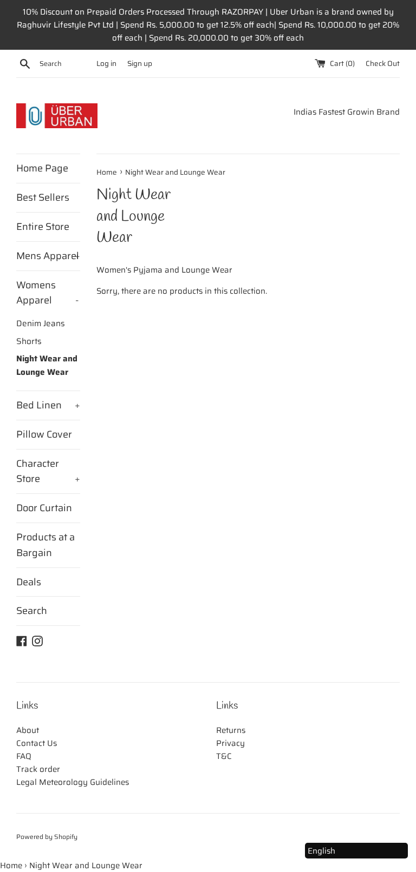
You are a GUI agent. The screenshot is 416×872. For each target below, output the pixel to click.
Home (11, 865)
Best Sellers (42, 197)
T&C (224, 756)
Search (31, 610)
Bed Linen (48, 405)
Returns (230, 730)
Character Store (48, 471)
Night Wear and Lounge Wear (46, 365)
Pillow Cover (44, 434)
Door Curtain (44, 508)
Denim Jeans (40, 323)
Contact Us (36, 743)
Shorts (29, 341)
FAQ (23, 756)
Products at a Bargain (45, 545)
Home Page (42, 168)
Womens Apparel (47, 293)
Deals (28, 582)
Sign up (139, 63)
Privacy (230, 743)
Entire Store (42, 226)
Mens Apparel (48, 255)
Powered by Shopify (46, 836)
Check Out (383, 63)
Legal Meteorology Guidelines (72, 782)
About (27, 730)
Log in (106, 63)
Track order (38, 769)
